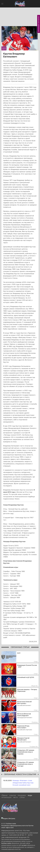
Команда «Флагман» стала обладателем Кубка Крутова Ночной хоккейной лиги (23, 783)
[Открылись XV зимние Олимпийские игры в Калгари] (20, 766)
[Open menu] (2, 3)
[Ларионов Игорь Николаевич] (20, 729)
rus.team (24, 845)
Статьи (22, 797)
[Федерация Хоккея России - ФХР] (20, 669)
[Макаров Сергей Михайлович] (20, 741)
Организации (6, 797)
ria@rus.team (10, 827)
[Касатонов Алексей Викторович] (20, 705)
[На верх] (2, 795)
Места (15, 797)
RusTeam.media (11, 823)
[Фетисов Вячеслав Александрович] (20, 717)
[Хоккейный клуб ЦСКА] (20, 681)
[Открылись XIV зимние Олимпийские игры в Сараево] (20, 754)
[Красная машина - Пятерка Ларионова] (20, 693)
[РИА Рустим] (9, 808)
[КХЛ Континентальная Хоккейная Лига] (20, 656)
